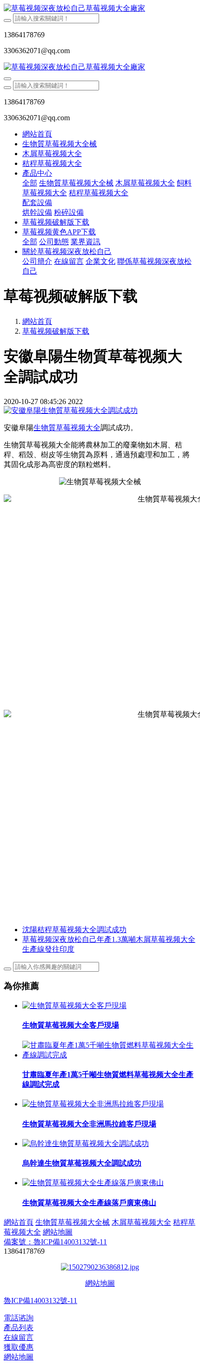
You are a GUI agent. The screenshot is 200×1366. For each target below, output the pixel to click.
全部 (29, 183)
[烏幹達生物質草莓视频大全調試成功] (85, 1143)
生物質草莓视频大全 (66, 428)
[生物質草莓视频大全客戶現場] (74, 1005)
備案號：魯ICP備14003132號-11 (55, 1242)
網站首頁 (37, 134)
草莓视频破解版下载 (55, 331)
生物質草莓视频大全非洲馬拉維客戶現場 (89, 1124)
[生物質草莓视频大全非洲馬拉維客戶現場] (93, 1104)
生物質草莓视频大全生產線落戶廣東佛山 (89, 1203)
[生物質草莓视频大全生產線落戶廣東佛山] (93, 1183)
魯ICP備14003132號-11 (40, 1300)
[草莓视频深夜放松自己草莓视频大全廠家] (100, 9)
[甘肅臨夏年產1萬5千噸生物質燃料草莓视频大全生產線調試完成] (109, 1055)
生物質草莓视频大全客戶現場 (70, 1025)
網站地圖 (100, 1283)
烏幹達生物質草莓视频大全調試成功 (81, 1163)
